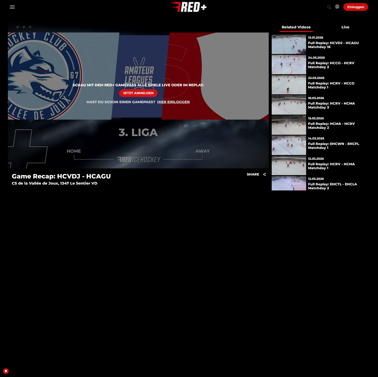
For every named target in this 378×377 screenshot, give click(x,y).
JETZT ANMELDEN (138, 93)
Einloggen (355, 7)
